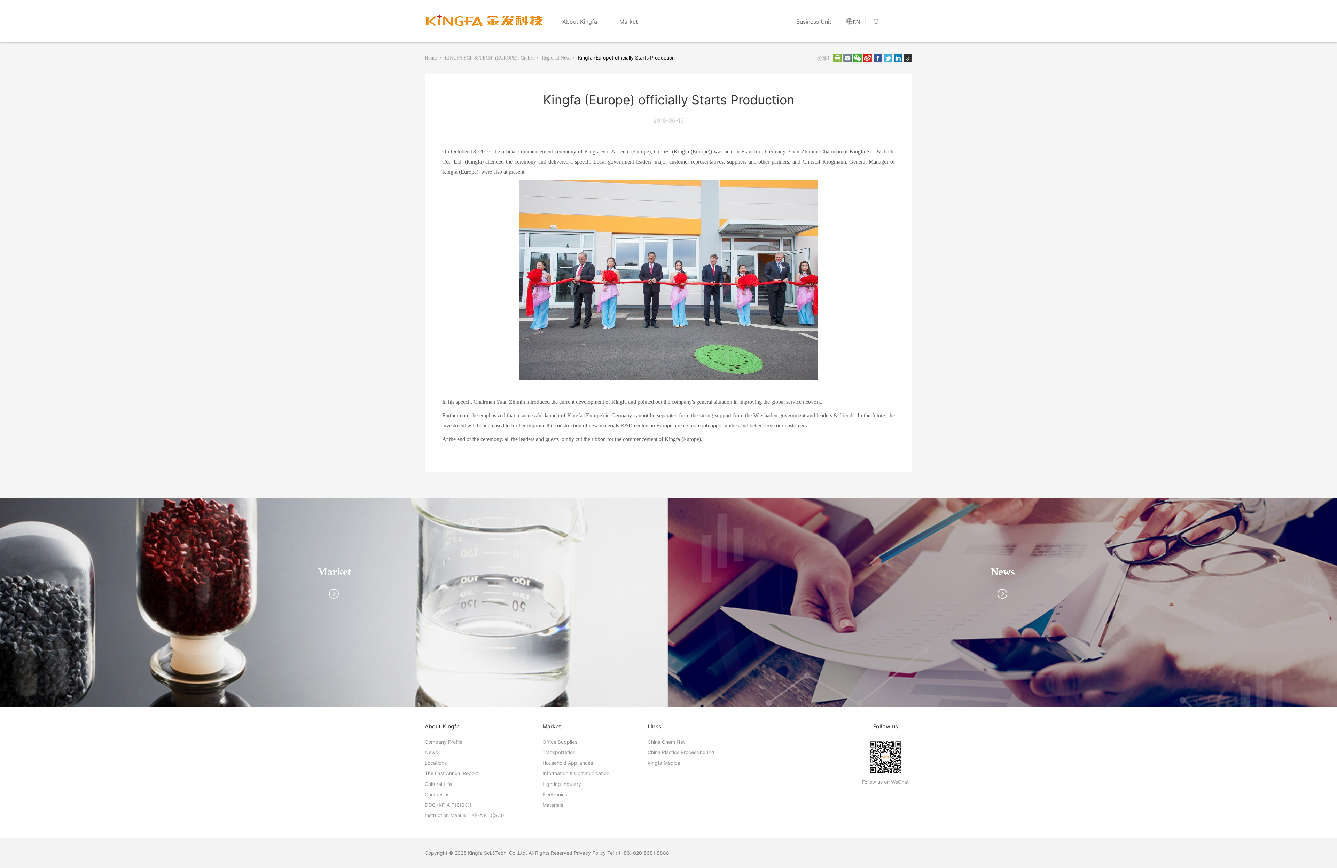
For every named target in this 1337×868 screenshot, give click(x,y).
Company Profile (443, 742)
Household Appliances (567, 763)
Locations (436, 763)
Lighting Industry (561, 784)
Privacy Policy (590, 853)
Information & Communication (575, 773)
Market (628, 21)
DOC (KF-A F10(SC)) (448, 805)
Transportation (559, 752)
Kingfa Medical (664, 763)
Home (431, 57)
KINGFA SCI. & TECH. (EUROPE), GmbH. (490, 57)
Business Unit (813, 21)
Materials (552, 805)
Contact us (437, 794)
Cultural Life (438, 784)
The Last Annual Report (451, 773)
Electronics (554, 794)
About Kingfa (579, 21)
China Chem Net (666, 742)
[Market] (334, 601)
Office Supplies (559, 742)
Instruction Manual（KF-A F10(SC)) (464, 815)
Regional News (556, 57)
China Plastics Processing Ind (681, 752)
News (431, 752)
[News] (1002, 602)
